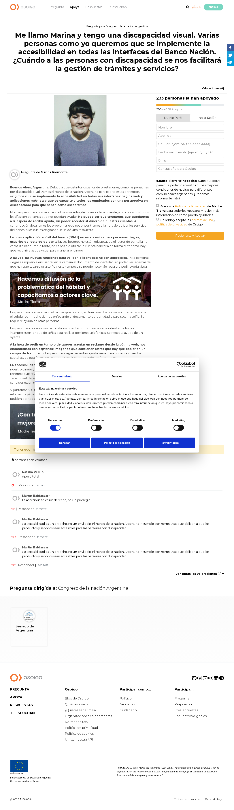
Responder (26, 485)
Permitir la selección (117, 443)
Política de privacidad (81, 728)
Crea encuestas (186, 710)
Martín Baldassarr (36, 495)
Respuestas (93, 7)
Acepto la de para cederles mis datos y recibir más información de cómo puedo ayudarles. (189, 211)
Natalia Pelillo (33, 472)
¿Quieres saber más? (80, 710)
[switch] (96, 428)
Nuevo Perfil (173, 118)
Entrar (213, 7)
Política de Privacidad (190, 206)
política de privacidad (171, 224)
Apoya (75, 7)
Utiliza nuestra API (79, 739)
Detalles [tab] (117, 376)
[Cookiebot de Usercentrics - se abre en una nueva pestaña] (179, 364)
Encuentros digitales (191, 716)
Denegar (64, 443)
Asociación (128, 704)
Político (126, 698)
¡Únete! (197, 7)
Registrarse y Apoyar (190, 235)
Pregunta (57, 7)
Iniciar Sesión (207, 118)
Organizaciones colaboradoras (88, 716)
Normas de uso (76, 722)
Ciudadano (128, 710)
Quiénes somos (76, 704)
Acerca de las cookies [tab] (172, 376)
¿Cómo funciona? (21, 799)
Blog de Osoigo (77, 698)
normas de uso (202, 220)
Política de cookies (79, 733)
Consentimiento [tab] (62, 376)
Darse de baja (213, 799)
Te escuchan (117, 7)
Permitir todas (170, 443)
